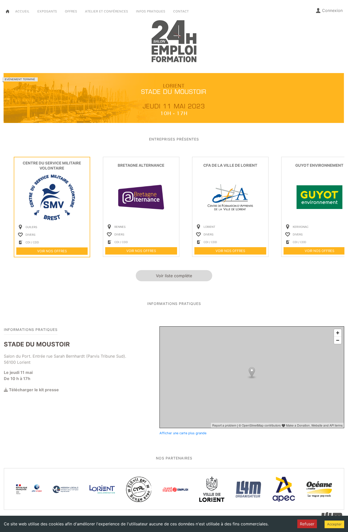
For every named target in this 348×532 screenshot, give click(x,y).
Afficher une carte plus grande (182, 433)
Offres (71, 11)
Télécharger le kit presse (33, 389)
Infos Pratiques (150, 11)
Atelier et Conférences (106, 11)
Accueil (22, 11)
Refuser (307, 523)
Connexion (332, 10)
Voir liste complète (174, 275)
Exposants (47, 11)
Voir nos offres (52, 251)
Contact (181, 11)
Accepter (334, 524)
